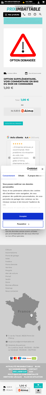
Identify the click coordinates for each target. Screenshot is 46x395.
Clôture (8, 250)
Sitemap (8, 288)
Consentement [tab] (9, 176)
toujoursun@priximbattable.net (21, 342)
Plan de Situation (33, 377)
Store (7, 282)
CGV (31, 372)
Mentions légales (12, 377)
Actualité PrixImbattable (19, 366)
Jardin (7, 279)
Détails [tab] (21, 176)
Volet (7, 258)
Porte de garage (12, 256)
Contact (33, 369)
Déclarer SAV (20, 372)
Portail (8, 276)
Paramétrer (21, 224)
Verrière (8, 267)
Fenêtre (8, 261)
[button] (9, 158)
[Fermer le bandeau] (42, 169)
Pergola (8, 270)
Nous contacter (11, 291)
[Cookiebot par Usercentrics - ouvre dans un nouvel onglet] (28, 169)
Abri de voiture (11, 273)
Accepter (23, 216)
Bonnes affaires (11, 285)
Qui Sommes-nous (17, 369)
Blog (37, 366)
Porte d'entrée (11, 264)
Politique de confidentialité (23, 374)
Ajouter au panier (13, 123)
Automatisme (11, 253)
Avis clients (16, 137)
